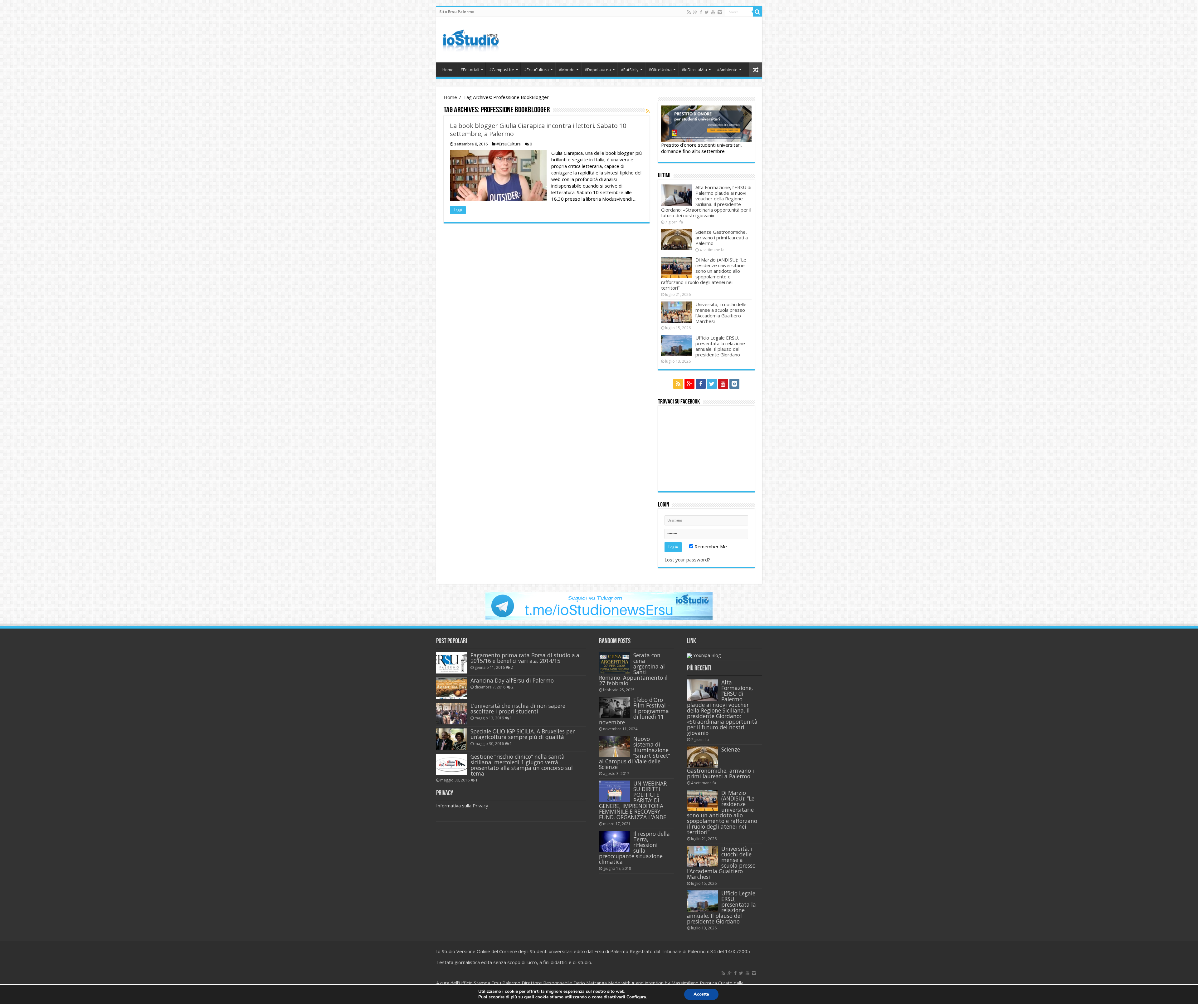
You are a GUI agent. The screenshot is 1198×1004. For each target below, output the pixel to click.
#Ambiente (727, 69)
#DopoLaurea (598, 69)
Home (448, 69)
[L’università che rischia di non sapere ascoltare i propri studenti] (451, 713)
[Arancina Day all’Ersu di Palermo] (451, 688)
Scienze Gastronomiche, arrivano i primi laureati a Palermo (721, 237)
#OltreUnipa (660, 69)
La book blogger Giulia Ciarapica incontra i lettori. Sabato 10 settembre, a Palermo (538, 129)
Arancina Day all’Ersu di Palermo (512, 680)
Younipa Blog (707, 655)
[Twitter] (706, 12)
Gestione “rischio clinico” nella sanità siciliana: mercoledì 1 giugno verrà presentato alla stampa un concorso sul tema (521, 765)
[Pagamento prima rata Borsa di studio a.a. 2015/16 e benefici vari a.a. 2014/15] (451, 662)
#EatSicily (630, 69)
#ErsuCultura (536, 69)
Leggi (458, 210)
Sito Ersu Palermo (457, 11)
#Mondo (567, 69)
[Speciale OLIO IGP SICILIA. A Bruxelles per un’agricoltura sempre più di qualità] (451, 739)
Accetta (701, 994)
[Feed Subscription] (648, 111)
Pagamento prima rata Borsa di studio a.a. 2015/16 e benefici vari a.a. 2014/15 (525, 657)
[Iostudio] (470, 38)
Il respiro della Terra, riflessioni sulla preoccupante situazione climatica (634, 847)
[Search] (757, 12)
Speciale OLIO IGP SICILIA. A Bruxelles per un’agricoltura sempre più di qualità (522, 734)
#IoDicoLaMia (694, 69)
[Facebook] (701, 12)
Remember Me (710, 546)
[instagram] (720, 12)
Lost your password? (687, 559)
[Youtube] (713, 12)
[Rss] (689, 12)
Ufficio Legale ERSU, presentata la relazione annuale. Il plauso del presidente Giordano (720, 346)
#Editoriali (469, 69)
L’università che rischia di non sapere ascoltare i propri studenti (517, 708)
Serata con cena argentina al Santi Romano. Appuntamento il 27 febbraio (633, 669)
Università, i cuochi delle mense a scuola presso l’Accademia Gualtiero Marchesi (721, 312)
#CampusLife (501, 69)
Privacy (480, 805)
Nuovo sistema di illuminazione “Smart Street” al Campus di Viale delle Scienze (634, 753)
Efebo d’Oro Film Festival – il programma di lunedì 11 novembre (634, 711)
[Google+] (695, 12)
